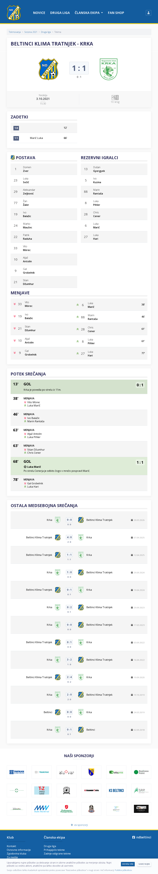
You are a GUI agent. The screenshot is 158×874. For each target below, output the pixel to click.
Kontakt (11, 846)
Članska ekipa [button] (87, 13)
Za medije (12, 857)
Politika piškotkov (123, 870)
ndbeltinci (143, 837)
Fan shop (116, 13)
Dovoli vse (127, 864)
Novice (39, 13)
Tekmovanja (15, 32)
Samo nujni (144, 864)
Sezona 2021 (30, 32)
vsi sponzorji (80, 825)
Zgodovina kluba (16, 853)
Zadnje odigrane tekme (57, 853)
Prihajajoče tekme (54, 850)
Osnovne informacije (19, 850)
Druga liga (60, 13)
